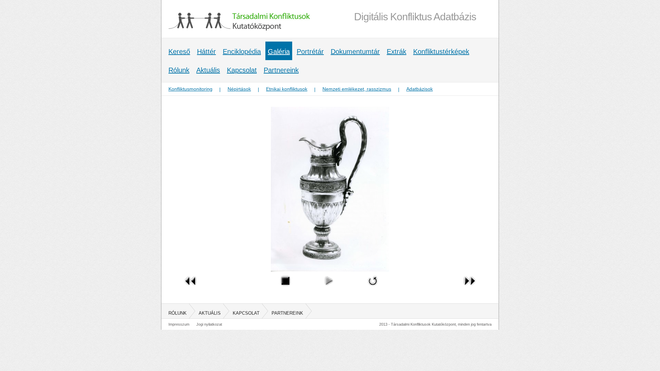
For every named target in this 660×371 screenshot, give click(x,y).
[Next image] (469, 287)
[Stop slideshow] (285, 287)
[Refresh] (373, 287)
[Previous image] (190, 287)
